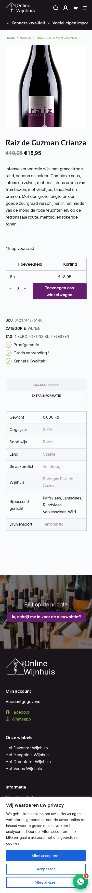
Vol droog (52, 466)
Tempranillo (53, 524)
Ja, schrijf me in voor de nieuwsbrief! (46, 616)
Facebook (21, 712)
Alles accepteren (46, 856)
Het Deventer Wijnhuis (27, 747)
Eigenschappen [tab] (46, 385)
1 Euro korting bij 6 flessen (41, 337)
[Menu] (85, 8)
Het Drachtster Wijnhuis (28, 761)
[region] (46, 845)
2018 (48, 429)
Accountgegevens (23, 701)
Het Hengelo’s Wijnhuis (28, 754)
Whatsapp (21, 719)
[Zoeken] (55, 7)
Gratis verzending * (31, 352)
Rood (48, 442)
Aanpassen (46, 869)
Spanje (49, 454)
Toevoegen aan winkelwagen (59, 291)
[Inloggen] (65, 7)
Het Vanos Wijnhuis (24, 768)
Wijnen (34, 328)
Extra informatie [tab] (46, 395)
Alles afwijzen (46, 882)
